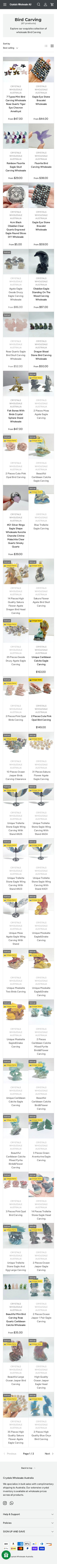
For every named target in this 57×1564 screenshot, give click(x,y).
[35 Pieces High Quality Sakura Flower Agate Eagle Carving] (16, 1405)
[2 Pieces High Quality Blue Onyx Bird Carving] (41, 1405)
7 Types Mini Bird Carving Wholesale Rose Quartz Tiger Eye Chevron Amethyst (16, 104)
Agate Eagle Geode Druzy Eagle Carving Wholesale (15, 294)
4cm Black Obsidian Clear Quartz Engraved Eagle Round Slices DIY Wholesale (16, 229)
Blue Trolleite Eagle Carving (41, 526)
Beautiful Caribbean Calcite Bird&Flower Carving (41, 1103)
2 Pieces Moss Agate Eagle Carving (41, 414)
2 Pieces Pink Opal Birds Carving (16, 718)
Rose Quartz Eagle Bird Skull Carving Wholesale (16, 355)
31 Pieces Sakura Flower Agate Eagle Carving (41, 775)
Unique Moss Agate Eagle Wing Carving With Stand (16, 938)
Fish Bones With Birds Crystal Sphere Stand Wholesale (15, 416)
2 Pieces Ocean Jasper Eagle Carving (41, 1266)
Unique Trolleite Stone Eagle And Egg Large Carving (16, 1266)
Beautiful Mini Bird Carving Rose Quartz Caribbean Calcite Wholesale (16, 1319)
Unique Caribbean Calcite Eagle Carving (41, 661)
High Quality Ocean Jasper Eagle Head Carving (41, 1382)
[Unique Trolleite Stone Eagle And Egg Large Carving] (16, 1235)
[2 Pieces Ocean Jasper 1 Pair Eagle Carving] (41, 1287)
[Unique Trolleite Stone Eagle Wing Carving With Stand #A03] (16, 851)
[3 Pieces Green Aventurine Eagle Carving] (41, 1126)
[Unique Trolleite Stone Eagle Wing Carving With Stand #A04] (41, 796)
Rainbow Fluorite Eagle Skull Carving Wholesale (16, 167)
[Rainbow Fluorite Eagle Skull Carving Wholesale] (16, 136)
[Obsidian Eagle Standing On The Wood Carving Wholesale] (41, 262)
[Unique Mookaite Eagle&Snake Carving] (41, 906)
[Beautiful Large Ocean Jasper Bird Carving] (16, 1350)
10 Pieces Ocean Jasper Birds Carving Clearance (16, 775)
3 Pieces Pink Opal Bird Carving (16, 1213)
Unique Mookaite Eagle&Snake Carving (41, 937)
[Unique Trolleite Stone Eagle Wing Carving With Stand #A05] (16, 796)
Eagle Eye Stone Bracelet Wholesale (41, 100)
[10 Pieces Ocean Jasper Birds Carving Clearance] (16, 744)
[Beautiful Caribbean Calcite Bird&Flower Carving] (41, 1071)
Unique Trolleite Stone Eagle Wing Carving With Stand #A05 (15, 828)
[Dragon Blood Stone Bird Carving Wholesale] (41, 324)
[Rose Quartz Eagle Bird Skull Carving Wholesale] (16, 324)
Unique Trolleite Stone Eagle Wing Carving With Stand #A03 (15, 883)
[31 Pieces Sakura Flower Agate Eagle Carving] (41, 744)
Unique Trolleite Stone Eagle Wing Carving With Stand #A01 (41, 883)
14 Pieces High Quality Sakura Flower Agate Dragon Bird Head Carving (15, 605)
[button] (52, 4)
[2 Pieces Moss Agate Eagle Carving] (41, 383)
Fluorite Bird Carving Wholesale (41, 165)
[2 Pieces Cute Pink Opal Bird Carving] (16, 446)
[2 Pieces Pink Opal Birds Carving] (16, 689)
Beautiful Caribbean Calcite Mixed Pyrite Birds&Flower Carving (15, 1160)
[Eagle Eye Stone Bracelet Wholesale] (41, 69)
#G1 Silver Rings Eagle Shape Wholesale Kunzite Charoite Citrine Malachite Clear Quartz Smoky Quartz (16, 535)
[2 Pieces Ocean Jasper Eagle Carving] (41, 1235)
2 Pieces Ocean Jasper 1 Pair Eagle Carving (41, 1318)
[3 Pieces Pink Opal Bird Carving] (16, 1184)
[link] (11, 1454)
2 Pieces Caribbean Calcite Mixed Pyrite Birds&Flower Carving (41, 1046)
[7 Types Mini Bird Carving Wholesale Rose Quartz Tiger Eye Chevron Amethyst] (16, 69)
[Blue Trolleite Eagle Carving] (41, 498)
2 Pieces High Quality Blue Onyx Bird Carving (41, 1435)
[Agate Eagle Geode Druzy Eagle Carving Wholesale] (16, 262)
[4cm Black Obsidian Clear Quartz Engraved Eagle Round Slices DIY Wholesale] (16, 195)
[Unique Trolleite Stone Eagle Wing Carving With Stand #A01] (41, 851)
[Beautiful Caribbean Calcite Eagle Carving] (41, 446)
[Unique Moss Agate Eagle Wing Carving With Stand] (16, 906)
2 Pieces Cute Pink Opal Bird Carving (16, 475)
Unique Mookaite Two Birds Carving (16, 990)
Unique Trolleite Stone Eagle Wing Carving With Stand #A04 (41, 828)
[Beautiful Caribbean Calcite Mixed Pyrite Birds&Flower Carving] (16, 1126)
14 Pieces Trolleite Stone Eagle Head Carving (41, 1215)
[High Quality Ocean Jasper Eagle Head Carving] (41, 1350)
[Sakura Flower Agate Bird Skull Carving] (41, 571)
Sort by (6, 43)
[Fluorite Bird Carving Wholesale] (41, 136)
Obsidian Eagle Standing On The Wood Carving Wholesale (41, 294)
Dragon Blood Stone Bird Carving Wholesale (41, 355)
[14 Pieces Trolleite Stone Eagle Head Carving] (41, 1184)
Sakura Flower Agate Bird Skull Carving (41, 602)
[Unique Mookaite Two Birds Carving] (16, 961)
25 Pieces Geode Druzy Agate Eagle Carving (16, 661)
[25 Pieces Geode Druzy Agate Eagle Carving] (16, 630)
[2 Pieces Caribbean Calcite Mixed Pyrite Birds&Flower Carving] (41, 1012)
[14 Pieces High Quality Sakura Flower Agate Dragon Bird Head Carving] (16, 571)
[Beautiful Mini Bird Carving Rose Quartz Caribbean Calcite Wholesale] (16, 1287)
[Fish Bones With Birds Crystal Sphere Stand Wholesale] (16, 383)
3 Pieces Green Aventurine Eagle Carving (41, 1156)
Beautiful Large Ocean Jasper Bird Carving (16, 1380)
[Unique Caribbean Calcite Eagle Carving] (41, 630)
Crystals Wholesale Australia (21, 1557)
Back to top (27, 1468)
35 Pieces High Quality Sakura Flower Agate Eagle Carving (16, 1437)
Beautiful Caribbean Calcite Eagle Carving (41, 477)
